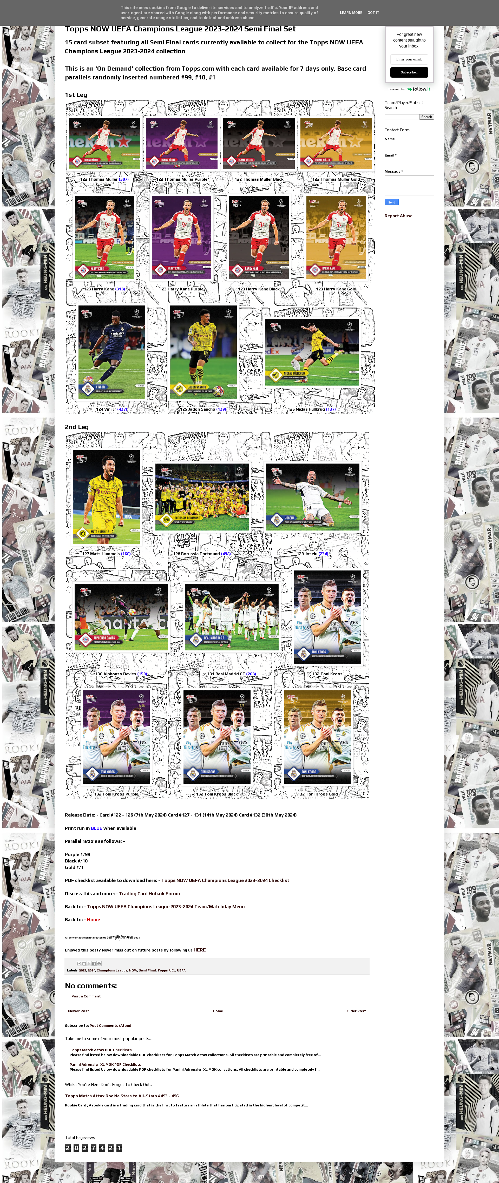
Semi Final (147, 970)
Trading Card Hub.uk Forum (149, 893)
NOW (133, 970)
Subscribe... (409, 72)
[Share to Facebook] (94, 963)
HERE (200, 950)
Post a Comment (86, 996)
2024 (91, 970)
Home (218, 1011)
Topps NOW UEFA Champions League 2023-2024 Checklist (225, 880)
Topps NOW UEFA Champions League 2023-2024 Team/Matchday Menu (166, 906)
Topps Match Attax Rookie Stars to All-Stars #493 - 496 (122, 1095)
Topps (162, 970)
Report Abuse (398, 215)
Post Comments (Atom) (110, 1025)
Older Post (356, 1011)
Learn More (351, 13)
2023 (82, 970)
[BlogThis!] (84, 963)
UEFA (181, 970)
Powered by (397, 89)
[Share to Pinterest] (99, 963)
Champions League (112, 970)
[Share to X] (89, 963)
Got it (373, 13)
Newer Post (78, 1011)
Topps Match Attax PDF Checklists (101, 1050)
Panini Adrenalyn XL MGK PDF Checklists (105, 1064)
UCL (172, 970)
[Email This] (79, 963)
